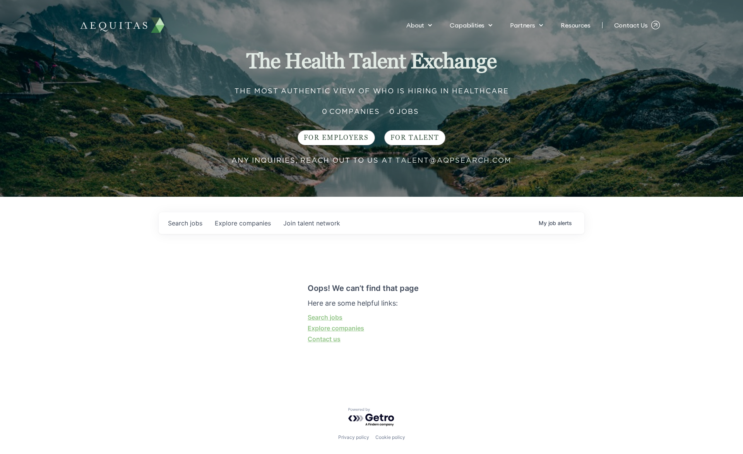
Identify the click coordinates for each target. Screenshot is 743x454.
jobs (185, 223)
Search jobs (325, 317)
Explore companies (336, 328)
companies (243, 223)
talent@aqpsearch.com (453, 160)
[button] (419, 25)
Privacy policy (353, 437)
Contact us (324, 339)
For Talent (414, 137)
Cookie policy (390, 437)
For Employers (336, 137)
